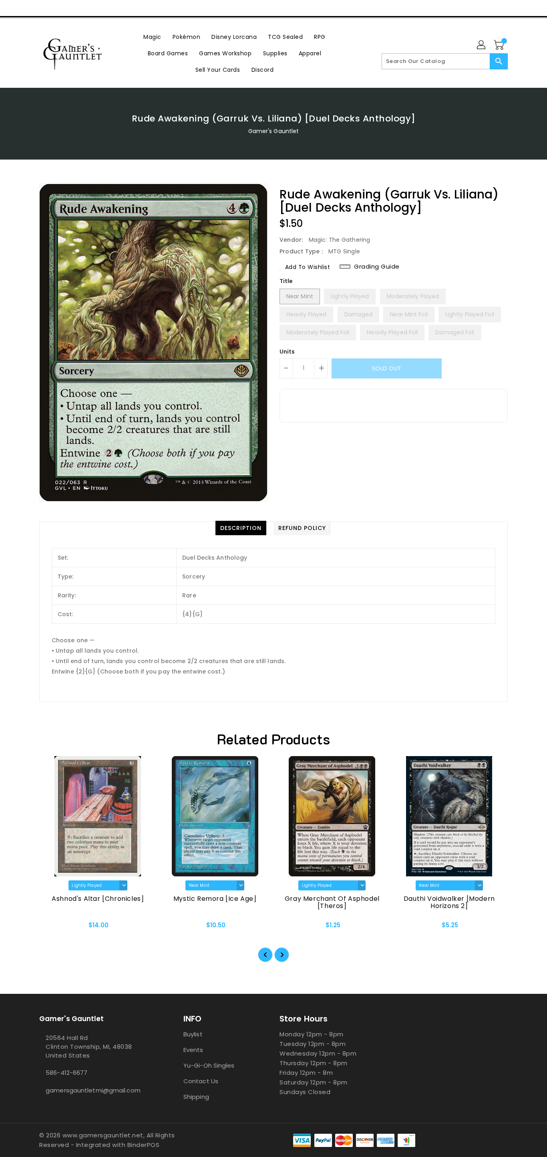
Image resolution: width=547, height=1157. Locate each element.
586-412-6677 (66, 1072)
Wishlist (498, 8)
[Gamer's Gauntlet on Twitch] (89, 8)
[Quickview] (52, 928)
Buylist (193, 1034)
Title (286, 281)
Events (193, 1050)
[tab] (240, 528)
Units (287, 351)
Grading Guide (377, 267)
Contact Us (200, 1081)
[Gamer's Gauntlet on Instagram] (58, 8)
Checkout (460, 8)
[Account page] (482, 45)
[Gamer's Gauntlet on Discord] (74, 8)
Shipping (196, 1096)
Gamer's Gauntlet (273, 131)
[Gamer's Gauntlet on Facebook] (28, 8)
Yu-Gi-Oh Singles (209, 1065)
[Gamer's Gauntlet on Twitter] (43, 8)
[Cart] (500, 45)
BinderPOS (143, 1145)
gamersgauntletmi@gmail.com (93, 1090)
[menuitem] (152, 36)
